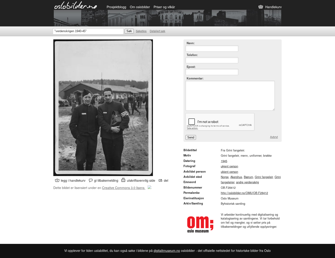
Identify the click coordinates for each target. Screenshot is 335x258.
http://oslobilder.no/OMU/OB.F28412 (244, 193)
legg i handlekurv (73, 180)
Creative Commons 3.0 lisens (123, 187)
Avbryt (274, 137)
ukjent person (229, 166)
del (166, 180)
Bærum (248, 177)
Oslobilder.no (76, 4)
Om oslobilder (140, 7)
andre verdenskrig (247, 182)
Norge (225, 177)
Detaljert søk (157, 31)
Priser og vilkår (164, 7)
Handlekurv (273, 7)
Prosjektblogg (116, 7)
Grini (278, 177)
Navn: (191, 43)
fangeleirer (227, 182)
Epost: (191, 67)
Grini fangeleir (264, 177)
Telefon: (192, 55)
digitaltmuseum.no (167, 250)
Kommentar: (195, 78)
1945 (224, 161)
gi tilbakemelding (106, 180)
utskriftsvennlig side (141, 180)
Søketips (141, 31)
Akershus (236, 177)
